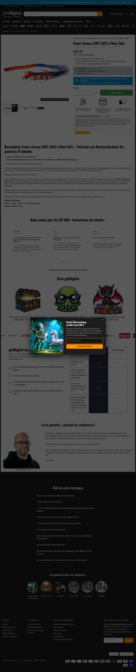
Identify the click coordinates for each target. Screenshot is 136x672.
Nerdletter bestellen (84, 346)
